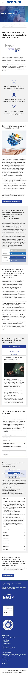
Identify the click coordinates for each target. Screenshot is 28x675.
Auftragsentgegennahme (8, 416)
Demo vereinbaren (8, 575)
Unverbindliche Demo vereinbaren (12, 201)
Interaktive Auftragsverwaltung (9, 435)
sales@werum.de (6, 660)
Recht (11, 672)
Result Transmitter (6, 543)
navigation (2, 2)
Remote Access (6, 546)
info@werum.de (6, 645)
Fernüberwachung (6, 449)
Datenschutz (15, 672)
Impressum (7, 672)
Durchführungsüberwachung (9, 443)
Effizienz (14, 349)
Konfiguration (5, 454)
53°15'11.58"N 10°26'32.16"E (9, 647)
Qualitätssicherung (14, 346)
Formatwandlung (6, 440)
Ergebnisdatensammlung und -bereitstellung (12, 446)
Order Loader (5, 498)
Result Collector (6, 538)
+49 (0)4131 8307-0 (7, 643)
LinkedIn (3, 664)
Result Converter (6, 540)
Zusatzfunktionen (6, 451)
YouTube (5, 664)
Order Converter (6, 529)
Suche (3, 672)
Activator (5, 532)
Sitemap (20, 672)
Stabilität (14, 354)
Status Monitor (6, 535)
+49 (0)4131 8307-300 (7, 657)
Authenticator (6, 549)
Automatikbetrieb (6, 437)
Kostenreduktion (14, 351)
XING (7, 664)
